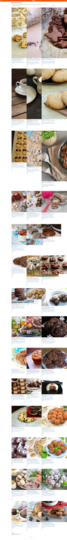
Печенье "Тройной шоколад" (45, 274)
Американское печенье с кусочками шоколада (32, 58)
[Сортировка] (53, 5)
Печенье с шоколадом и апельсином (31, 369)
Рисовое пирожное (44, 394)
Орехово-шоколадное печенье (45, 458)
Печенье (15, 5)
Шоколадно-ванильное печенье (31, 458)
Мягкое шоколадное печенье (15, 522)
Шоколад (13, 5)
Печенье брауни (13, 337)
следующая (16, 533)
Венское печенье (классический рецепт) (17, 394)
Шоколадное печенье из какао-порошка (47, 58)
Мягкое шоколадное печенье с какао (16, 119)
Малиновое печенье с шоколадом (31, 490)
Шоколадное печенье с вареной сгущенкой (17, 58)
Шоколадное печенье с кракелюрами (46, 490)
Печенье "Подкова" (14, 162)
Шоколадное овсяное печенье (15, 369)
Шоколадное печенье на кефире (16, 490)
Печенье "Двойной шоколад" (15, 268)
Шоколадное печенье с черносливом (46, 427)
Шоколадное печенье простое (45, 369)
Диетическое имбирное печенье (31, 330)
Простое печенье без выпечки (30, 212)
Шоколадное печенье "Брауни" (15, 212)
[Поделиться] (54, 5)
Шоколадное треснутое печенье (16, 458)
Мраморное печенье (29, 119)
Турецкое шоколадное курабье (45, 337)
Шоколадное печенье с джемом (46, 119)
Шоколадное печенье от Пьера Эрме (46, 181)
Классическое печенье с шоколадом (16, 427)
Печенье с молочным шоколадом (46, 522)
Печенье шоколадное (29, 392)
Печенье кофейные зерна (15, 245)
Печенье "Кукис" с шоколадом (30, 522)
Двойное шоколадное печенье (45, 306)
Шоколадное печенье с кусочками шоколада (17, 303)
